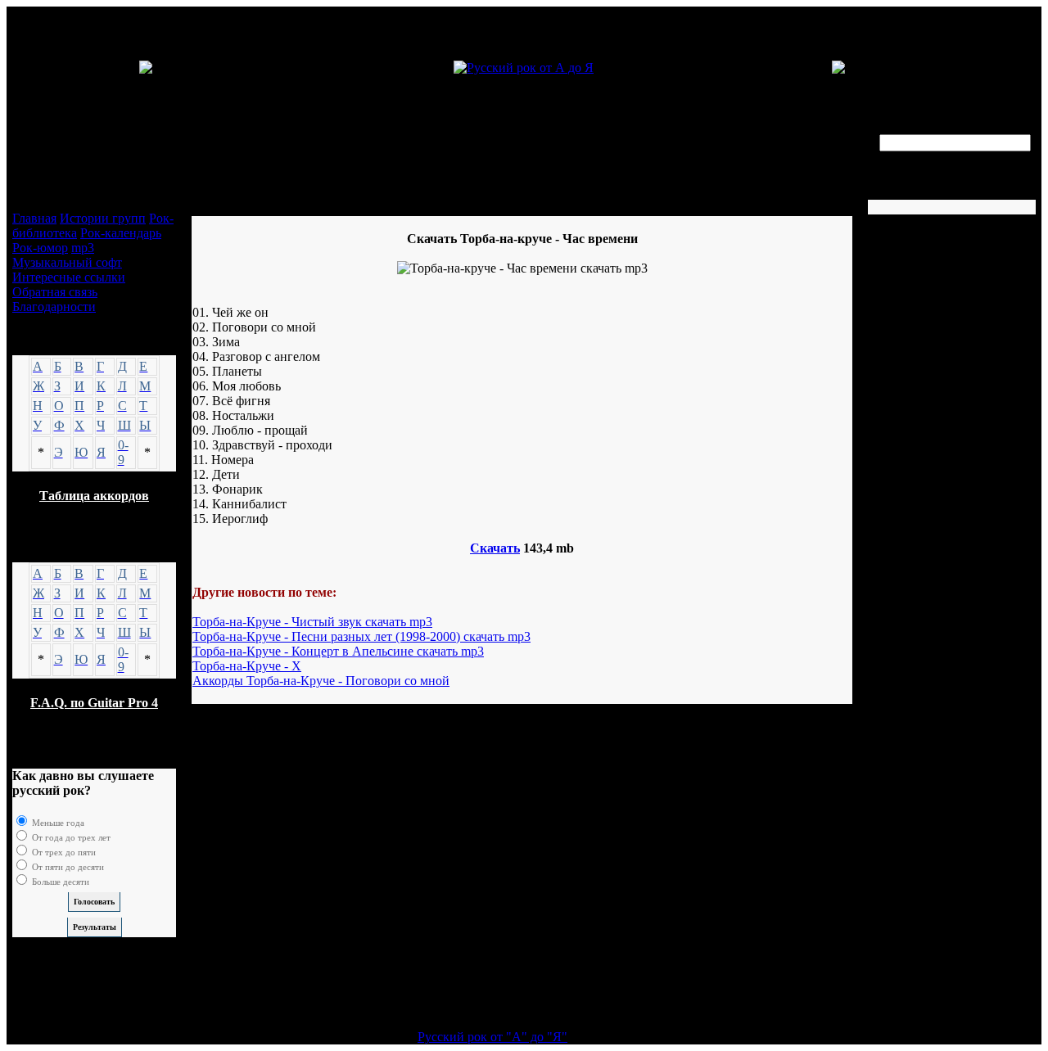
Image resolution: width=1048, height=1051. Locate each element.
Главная (34, 218)
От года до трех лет (70, 837)
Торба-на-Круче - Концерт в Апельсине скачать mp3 (338, 651)
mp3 (82, 248)
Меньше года (56, 823)
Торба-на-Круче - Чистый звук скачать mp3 (312, 622)
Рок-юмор (40, 248)
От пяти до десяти (66, 867)
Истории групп (103, 218)
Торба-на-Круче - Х (246, 666)
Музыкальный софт (67, 262)
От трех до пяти (62, 852)
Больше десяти (59, 881)
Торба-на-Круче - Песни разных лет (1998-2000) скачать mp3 (361, 636)
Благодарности (54, 306)
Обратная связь (54, 292)
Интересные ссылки (68, 277)
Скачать (495, 548)
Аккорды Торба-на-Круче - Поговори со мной (320, 681)
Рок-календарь (120, 233)
